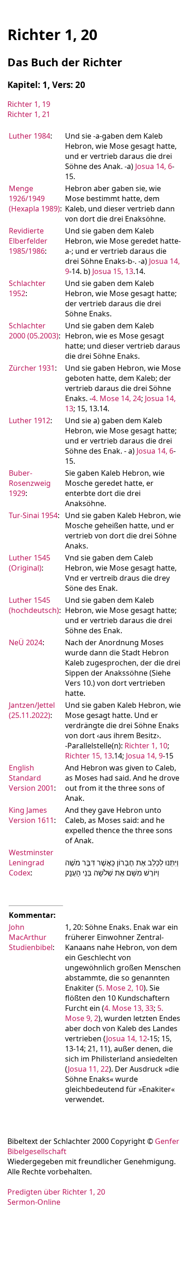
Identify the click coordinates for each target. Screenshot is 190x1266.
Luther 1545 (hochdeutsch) (34, 605)
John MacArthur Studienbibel (31, 937)
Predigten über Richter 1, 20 (56, 1192)
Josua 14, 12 (126, 1038)
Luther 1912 (29, 420)
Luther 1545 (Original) (29, 563)
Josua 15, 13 (112, 271)
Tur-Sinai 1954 (33, 515)
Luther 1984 (29, 136)
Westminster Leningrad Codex (31, 862)
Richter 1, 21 (28, 114)
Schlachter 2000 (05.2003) (34, 331)
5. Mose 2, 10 (120, 988)
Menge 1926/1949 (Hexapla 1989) (34, 198)
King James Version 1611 (31, 815)
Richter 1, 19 (28, 104)
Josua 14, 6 (153, 166)
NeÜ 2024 (25, 642)
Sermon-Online (33, 1202)
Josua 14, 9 (144, 756)
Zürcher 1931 (32, 368)
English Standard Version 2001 (31, 778)
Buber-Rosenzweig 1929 (30, 483)
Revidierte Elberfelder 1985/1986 (28, 241)
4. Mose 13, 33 (129, 1008)
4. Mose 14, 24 (116, 398)
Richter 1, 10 (146, 746)
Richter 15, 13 (88, 756)
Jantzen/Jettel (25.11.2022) (32, 710)
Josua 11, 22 (88, 1069)
